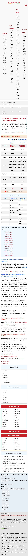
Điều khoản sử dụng (15, 515)
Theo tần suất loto (24, 63)
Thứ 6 (11, 110)
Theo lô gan (24, 35)
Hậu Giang (17, 418)
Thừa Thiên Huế (22, 139)
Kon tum (4, 444)
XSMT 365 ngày (9, 251)
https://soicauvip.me (10, 478)
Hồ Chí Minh (5, 377)
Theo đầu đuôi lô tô (24, 69)
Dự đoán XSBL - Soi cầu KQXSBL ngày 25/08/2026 (13, 471)
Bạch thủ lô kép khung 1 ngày (18, 18)
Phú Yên (10, 139)
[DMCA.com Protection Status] (5, 528)
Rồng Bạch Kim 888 (12, 33)
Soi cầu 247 (4, 74)
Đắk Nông (17, 440)
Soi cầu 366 (4, 45)
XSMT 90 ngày (8, 238)
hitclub (23, 531)
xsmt (2, 136)
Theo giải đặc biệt (24, 41)
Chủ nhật (4, 113)
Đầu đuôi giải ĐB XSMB (24, 48)
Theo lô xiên (24, 58)
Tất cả (8, 191)
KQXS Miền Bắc (5, 491)
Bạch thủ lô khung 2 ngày (18, 27)
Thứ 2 (3, 108)
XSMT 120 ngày (9, 242)
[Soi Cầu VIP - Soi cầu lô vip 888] (14, 3)
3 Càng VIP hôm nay (12, 79)
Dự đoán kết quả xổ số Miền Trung (9, 356)
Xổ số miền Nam (14, 406)
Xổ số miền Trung (14, 435)
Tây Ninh (4, 424)
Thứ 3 (11, 108)
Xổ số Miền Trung (5, 361)
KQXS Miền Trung (6, 495)
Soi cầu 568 (4, 70)
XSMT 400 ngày (9, 253)
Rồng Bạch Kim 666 (12, 40)
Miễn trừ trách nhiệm (5, 515)
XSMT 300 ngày (9, 248)
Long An (4, 422)
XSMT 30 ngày (8, 234)
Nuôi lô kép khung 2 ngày (18, 43)
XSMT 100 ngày (9, 240)
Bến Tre (4, 395)
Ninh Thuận (17, 444)
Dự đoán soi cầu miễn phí (7, 354)
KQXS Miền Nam (5, 493)
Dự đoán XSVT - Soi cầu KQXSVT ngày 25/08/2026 (14, 463)
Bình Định (5, 438)
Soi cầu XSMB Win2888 (5, 59)
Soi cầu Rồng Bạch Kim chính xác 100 (12, 56)
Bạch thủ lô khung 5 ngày (18, 77)
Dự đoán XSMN (5, 500)
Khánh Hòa (17, 442)
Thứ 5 (3, 110)
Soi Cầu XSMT (20, 132)
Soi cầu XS (4, 33)
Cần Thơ (16, 415)
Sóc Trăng (17, 422)
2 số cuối (14, 191)
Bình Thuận (17, 413)
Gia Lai (4, 442)
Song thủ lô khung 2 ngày (18, 35)
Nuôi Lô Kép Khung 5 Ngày (18, 95)
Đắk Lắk (4, 399)
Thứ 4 (19, 108)
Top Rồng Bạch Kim (12, 65)
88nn (9, 531)
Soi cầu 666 (4, 42)
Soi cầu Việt (4, 67)
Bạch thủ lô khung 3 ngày (18, 51)
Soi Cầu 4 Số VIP (24, 31)
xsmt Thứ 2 (8, 136)
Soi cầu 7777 (4, 49)
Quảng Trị (5, 449)
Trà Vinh (4, 426)
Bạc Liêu (4, 390)
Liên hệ (22, 515)
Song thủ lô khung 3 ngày (18, 60)
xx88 (18, 531)
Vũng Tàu (5, 397)
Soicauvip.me (13, 526)
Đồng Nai (17, 417)
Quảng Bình (17, 445)
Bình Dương (17, 411)
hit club (2, 531)
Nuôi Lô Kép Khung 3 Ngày (18, 69)
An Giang (5, 411)
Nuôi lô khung (17, 11)
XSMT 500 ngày (9, 255)
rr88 (15, 531)
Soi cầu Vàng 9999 (4, 54)
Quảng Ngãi (5, 447)
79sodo (6, 531)
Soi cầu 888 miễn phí (5, 37)
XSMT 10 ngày (8, 232)
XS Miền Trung (4, 363)
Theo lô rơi (24, 54)
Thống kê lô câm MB (24, 76)
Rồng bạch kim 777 (12, 72)
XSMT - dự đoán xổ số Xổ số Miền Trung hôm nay (12, 358)
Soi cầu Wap (4, 63)
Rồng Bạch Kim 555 (12, 46)
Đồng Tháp (5, 375)
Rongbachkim (6, 520)
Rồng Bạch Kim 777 (13, 520)
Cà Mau (4, 373)
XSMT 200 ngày (9, 246)
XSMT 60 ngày (8, 236)
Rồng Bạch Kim (12, 27)
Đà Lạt (4, 417)
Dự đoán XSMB (5, 498)
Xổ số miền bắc (14, 431)
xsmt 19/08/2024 (16, 136)
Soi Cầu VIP (24, 267)
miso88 (20, 531)
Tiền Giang (17, 424)
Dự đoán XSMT (5, 502)
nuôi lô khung (15, 522)
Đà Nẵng (16, 438)
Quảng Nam (5, 402)
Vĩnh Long (17, 426)
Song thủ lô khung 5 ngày (18, 86)
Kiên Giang (17, 420)
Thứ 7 (19, 110)
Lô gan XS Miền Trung (11, 271)
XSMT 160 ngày (9, 244)
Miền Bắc (5, 370)
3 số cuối (20, 191)
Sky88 (13, 531)
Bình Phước (5, 413)
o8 (10, 531)
